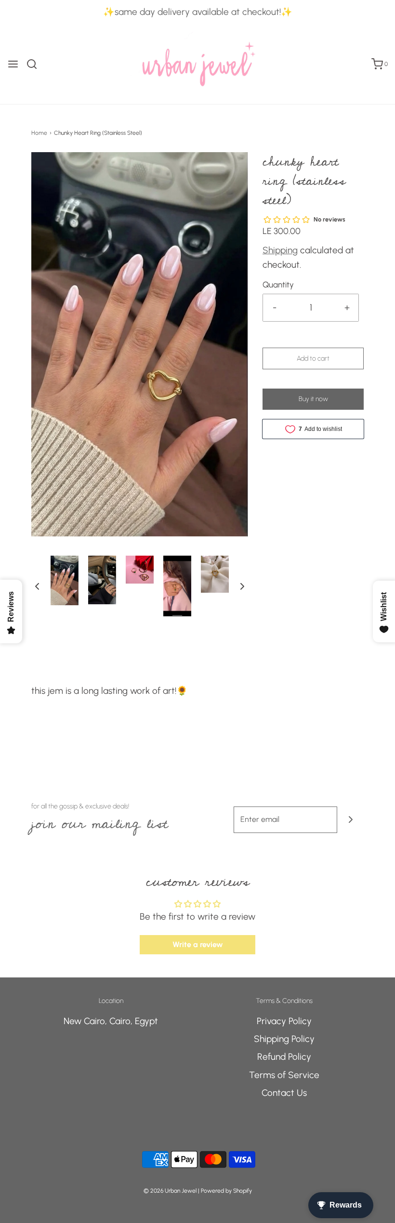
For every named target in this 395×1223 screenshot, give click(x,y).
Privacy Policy (284, 1021)
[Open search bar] (35, 64)
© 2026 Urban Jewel (170, 1190)
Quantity (278, 284)
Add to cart (313, 358)
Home (39, 133)
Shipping (280, 250)
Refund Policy (284, 1056)
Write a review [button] (197, 944)
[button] (37, 586)
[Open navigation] (13, 64)
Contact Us (284, 1092)
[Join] (350, 820)
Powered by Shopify (226, 1190)
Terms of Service (284, 1074)
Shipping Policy (284, 1038)
